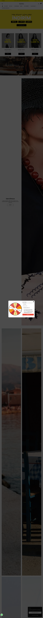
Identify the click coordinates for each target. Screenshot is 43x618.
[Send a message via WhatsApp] (1, 614)
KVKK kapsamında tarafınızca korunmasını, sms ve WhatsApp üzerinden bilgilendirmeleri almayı (28, 312)
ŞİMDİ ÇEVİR (28, 314)
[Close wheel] (33, 301)
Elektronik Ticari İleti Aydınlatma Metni (28, 310)
